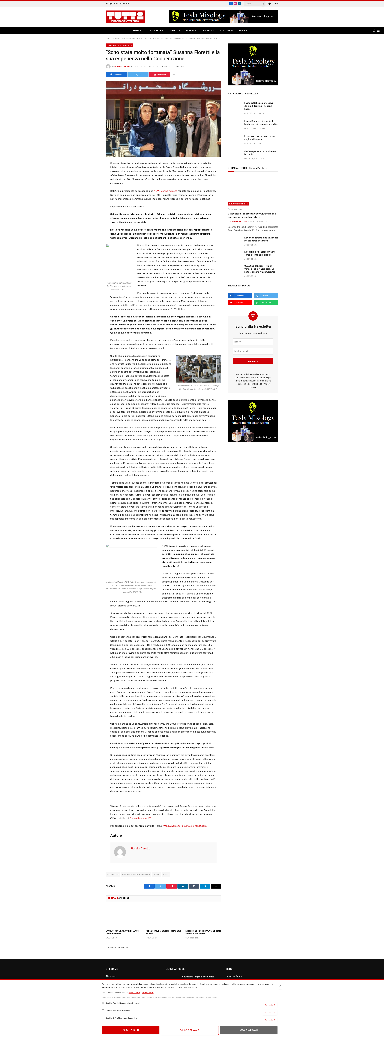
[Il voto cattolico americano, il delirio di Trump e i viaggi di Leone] (235, 106)
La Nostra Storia (234, 976)
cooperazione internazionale (136, 874)
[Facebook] (95, 171)
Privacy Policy (148, 993)
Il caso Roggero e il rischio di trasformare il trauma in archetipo (261, 122)
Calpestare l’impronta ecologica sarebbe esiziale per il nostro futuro (252, 215)
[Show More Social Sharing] (174, 74)
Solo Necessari (249, 1030)
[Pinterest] (95, 193)
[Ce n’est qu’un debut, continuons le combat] (235, 155)
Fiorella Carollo (122, 66)
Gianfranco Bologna (238, 221)
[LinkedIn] (95, 186)
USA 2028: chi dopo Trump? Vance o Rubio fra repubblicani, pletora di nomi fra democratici (260, 269)
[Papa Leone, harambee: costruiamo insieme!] (163, 916)
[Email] (95, 200)
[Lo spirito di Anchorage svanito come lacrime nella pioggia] (235, 255)
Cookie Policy (134, 993)
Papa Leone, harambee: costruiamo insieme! (163, 932)
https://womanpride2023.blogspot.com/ (185, 825)
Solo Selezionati (190, 1030)
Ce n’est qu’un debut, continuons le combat (260, 153)
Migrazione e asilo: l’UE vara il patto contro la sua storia (203, 932)
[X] (95, 178)
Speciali (243, 30)
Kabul (166, 874)
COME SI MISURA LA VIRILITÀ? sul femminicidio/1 (122, 932)
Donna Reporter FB (140, 818)
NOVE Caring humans (165, 190)
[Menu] (378, 30)
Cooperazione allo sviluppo (119, 45)
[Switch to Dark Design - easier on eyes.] (374, 30)
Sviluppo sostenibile (238, 204)
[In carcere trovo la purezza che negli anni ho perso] (235, 139)
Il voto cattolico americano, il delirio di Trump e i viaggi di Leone (258, 106)
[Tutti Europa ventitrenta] (125, 17)
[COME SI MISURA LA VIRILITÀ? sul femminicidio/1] (124, 916)
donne (157, 874)
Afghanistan (112, 874)
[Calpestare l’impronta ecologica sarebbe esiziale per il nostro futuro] (253, 191)
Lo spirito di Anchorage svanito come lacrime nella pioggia (260, 253)
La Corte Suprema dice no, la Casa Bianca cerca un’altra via (261, 239)
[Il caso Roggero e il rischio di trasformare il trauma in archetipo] (235, 124)
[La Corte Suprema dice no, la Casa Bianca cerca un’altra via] (235, 241)
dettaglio (270, 1005)
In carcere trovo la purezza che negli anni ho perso (259, 137)
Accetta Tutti (131, 1030)
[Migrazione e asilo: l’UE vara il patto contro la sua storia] (203, 916)
